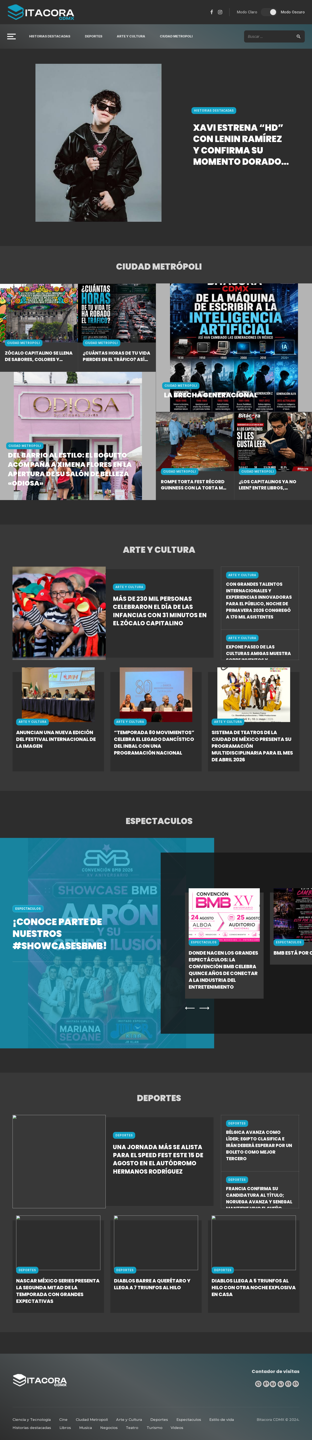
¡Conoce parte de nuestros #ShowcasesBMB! (60, 934)
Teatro (132, 1427)
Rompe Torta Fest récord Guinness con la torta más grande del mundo (195, 485)
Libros (65, 1427)
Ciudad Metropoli (176, 36)
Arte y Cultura (131, 36)
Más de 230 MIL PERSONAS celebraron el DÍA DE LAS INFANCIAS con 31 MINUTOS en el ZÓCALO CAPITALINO (160, 611)
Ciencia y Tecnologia (32, 1419)
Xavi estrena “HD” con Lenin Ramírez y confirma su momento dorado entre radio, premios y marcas (238, 145)
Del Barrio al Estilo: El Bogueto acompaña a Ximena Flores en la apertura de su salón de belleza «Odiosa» (70, 469)
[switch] (269, 12)
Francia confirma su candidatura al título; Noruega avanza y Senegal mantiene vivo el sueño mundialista (259, 1202)
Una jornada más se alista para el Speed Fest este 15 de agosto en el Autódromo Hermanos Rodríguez (158, 1159)
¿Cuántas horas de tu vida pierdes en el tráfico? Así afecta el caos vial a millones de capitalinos (116, 356)
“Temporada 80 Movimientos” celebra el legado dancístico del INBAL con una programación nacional (154, 742)
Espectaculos (28, 908)
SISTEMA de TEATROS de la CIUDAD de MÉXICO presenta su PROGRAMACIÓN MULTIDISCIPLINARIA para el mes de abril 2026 (252, 746)
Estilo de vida (221, 1419)
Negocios (109, 1427)
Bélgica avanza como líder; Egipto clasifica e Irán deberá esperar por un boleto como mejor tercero (259, 1145)
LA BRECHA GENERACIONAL (210, 395)
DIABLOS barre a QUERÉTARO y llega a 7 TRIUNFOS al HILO (152, 1284)
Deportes (93, 36)
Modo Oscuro (293, 12)
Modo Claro (247, 12)
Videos (177, 1427)
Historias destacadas (49, 36)
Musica (85, 1427)
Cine (63, 1419)
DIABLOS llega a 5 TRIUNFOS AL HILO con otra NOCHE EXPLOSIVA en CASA (254, 1287)
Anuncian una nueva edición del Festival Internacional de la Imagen (56, 739)
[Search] (298, 36)
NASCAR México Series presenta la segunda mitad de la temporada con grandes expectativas (58, 1291)
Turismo (154, 1427)
